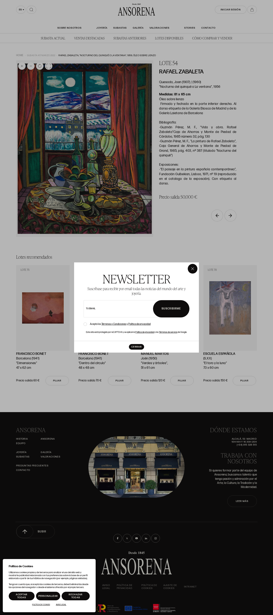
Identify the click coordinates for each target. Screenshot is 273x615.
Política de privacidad (139, 324)
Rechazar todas (75, 596)
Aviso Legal (61, 605)
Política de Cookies (41, 605)
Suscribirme (171, 308)
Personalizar (48, 596)
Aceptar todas (21, 596)
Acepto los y (120, 324)
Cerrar (136, 346)
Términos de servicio (168, 332)
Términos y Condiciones (113, 324)
